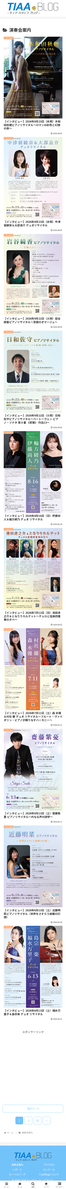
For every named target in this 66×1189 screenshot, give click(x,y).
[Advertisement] (33, 1067)
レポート (17, 1169)
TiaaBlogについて (49, 1174)
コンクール (49, 1169)
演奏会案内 (17, 1164)
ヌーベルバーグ (17, 1174)
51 (37, 1120)
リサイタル (49, 1164)
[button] (59, 730)
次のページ (33, 1108)
